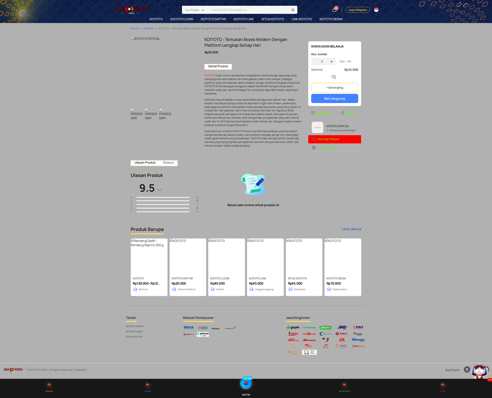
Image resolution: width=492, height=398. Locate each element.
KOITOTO (156, 19)
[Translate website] (376, 9)
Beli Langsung (334, 98)
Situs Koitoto (134, 336)
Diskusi (168, 162)
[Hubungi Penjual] (335, 78)
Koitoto (148, 28)
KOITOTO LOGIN (181, 19)
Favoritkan (317, 113)
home (134, 28)
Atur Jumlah (319, 54)
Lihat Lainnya (351, 229)
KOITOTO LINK (244, 19)
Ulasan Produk (145, 162)
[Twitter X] (467, 370)
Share (350, 113)
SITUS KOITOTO (273, 19)
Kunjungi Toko (326, 147)
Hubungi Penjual (328, 139)
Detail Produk (218, 66)
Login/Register (358, 10)
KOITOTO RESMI (331, 19)
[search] (293, 10)
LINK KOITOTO (302, 19)
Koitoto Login (134, 331)
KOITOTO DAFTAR (213, 19)
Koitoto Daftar (135, 326)
